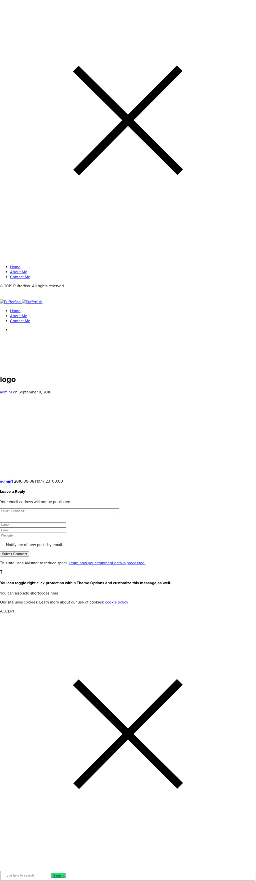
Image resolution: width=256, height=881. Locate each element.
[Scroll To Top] (1, 572)
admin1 (6, 392)
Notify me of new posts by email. (34, 544)
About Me (18, 315)
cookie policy (116, 602)
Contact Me (20, 320)
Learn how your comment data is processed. (107, 563)
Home (15, 310)
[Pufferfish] (21, 301)
